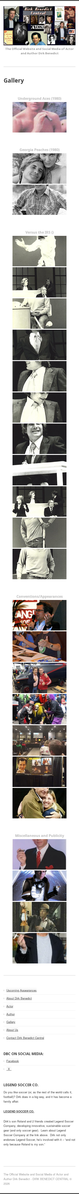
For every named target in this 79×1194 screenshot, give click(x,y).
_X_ (8, 1069)
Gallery (10, 1022)
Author (10, 1014)
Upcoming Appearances (21, 990)
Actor (9, 1006)
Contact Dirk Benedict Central (25, 1038)
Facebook (12, 1061)
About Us (12, 1030)
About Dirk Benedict (19, 998)
